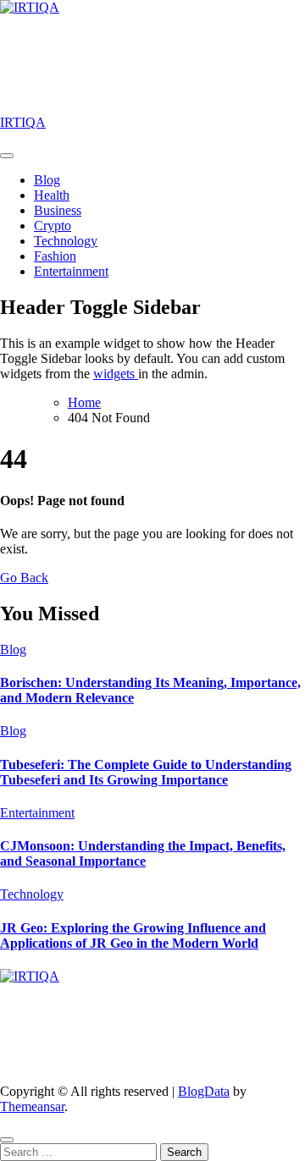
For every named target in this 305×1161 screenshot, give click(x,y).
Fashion (55, 256)
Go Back (24, 577)
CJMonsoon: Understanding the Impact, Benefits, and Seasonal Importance (143, 853)
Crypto (52, 225)
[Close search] (7, 1139)
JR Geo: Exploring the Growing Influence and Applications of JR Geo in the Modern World (133, 935)
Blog (47, 180)
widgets (115, 373)
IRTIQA (23, 122)
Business (57, 210)
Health (51, 195)
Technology (65, 241)
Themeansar (32, 1106)
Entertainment (71, 271)
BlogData (204, 1091)
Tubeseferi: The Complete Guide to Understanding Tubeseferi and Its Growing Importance (145, 772)
